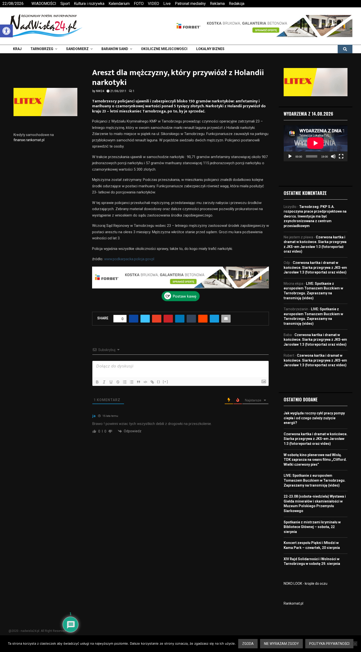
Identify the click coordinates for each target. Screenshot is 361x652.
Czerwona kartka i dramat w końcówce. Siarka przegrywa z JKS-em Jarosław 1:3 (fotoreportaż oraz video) (315, 267)
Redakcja (236, 3)
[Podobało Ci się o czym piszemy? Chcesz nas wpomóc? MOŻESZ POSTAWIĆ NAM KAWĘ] (181, 300)
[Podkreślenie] (111, 382)
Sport (65, 3)
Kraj (17, 49)
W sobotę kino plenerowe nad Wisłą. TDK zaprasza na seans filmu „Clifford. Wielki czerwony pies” (315, 459)
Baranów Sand (114, 49)
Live (167, 3)
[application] (315, 143)
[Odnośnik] (152, 382)
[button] (6, 31)
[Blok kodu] (145, 382)
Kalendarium (119, 3)
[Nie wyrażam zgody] (354, 643)
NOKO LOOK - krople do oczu (305, 583)
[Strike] (117, 382)
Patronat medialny (190, 3)
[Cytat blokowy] (138, 382)
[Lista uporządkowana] (124, 382)
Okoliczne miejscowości (164, 49)
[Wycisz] (333, 156)
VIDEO (153, 3)
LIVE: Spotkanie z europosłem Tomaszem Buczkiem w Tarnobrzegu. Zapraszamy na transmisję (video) (315, 480)
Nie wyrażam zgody (281, 644)
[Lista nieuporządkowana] (131, 382)
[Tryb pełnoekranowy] (341, 156)
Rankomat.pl (293, 603)
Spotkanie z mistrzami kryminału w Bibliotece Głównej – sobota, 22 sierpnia (312, 527)
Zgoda (248, 644)
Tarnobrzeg (41, 49)
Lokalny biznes (210, 49)
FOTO (139, 3)
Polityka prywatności (329, 644)
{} (158, 381)
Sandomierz (77, 49)
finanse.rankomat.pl (29, 140)
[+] (165, 381)
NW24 (100, 91)
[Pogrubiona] (97, 382)
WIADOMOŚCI (43, 3)
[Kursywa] (104, 382)
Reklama (217, 3)
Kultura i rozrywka (89, 3)
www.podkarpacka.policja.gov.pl (129, 259)
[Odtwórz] (290, 156)
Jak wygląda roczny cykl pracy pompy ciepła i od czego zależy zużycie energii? (314, 418)
